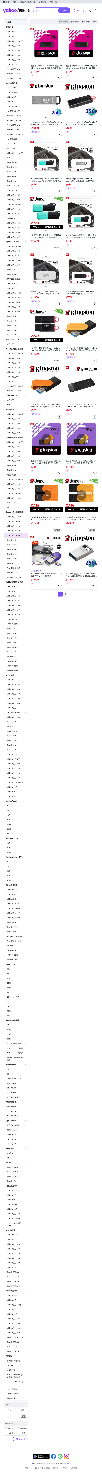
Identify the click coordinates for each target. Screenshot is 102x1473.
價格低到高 (75, 21)
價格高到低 (86, 21)
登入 (79, 10)
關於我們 (38, 1468)
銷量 (95, 21)
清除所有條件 (20, 1439)
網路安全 (56, 1468)
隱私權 (65, 1468)
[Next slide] (61, 44)
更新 (68, 1463)
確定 (23, 1416)
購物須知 (47, 1468)
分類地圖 (73, 1468)
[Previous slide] (31, 44)
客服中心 (28, 1468)
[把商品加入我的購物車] (59, 78)
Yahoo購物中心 (16, 10)
